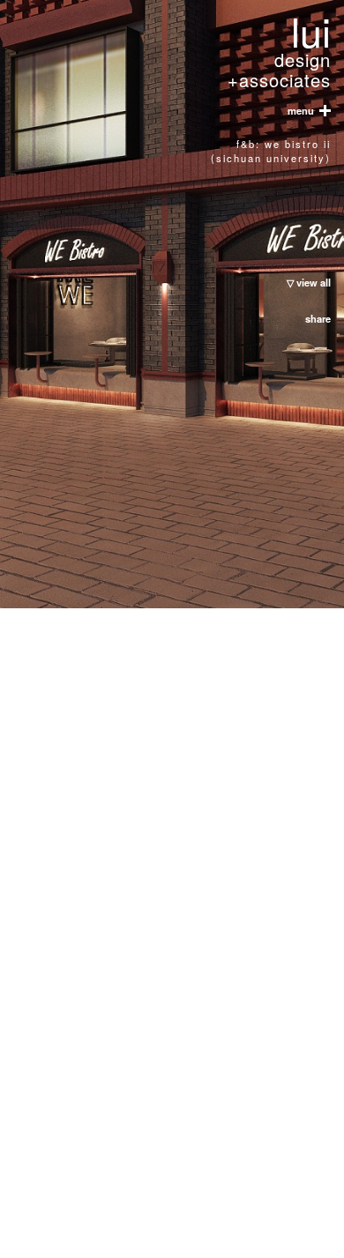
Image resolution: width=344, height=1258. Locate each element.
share (318, 318)
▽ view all (309, 282)
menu (303, 111)
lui (279, 53)
